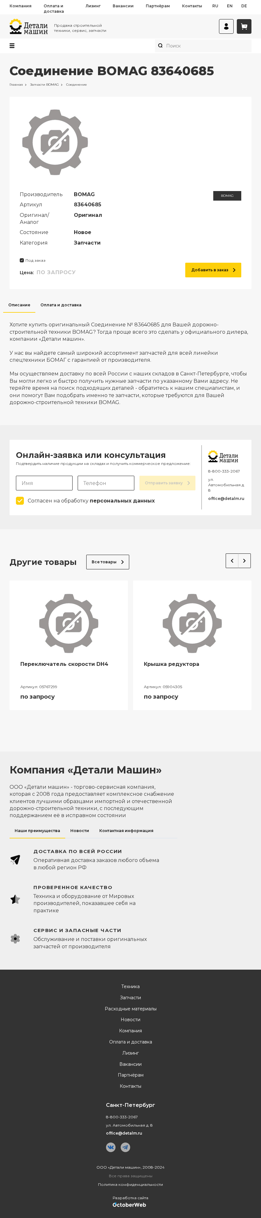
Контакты (192, 6)
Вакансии (123, 6)
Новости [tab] (79, 830)
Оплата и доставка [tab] (60, 305)
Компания (21, 6)
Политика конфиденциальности (130, 1184)
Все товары (104, 561)
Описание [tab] (19, 305)
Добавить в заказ (209, 269)
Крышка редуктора (171, 664)
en (230, 6)
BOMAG (227, 196)
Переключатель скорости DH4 (64, 664)
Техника (130, 986)
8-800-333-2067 (224, 471)
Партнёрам (158, 6)
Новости (130, 1019)
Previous (232, 560)
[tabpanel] (130, 359)
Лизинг (93, 6)
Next (244, 560)
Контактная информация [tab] (126, 830)
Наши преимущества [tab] (37, 830)
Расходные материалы (131, 1009)
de (244, 6)
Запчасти (130, 998)
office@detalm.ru (226, 498)
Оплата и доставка (54, 9)
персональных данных (122, 501)
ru (215, 6)
